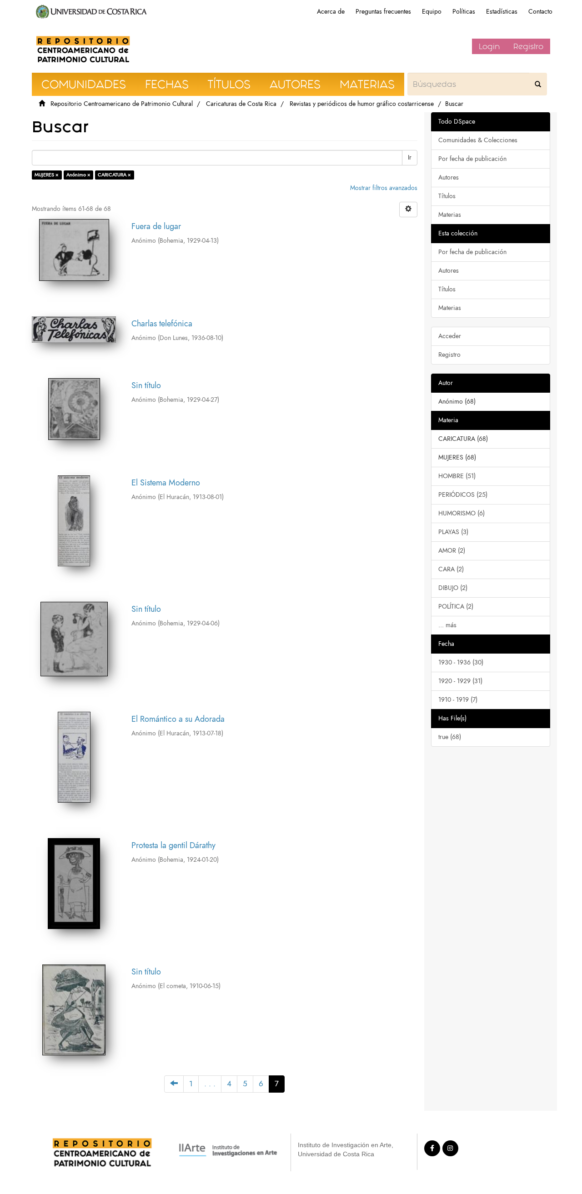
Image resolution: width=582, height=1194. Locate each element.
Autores (448, 177)
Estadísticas (501, 11)
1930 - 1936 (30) (460, 662)
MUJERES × (47, 174)
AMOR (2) (451, 550)
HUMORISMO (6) (461, 513)
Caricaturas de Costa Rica (241, 104)
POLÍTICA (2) (455, 606)
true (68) (449, 737)
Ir (409, 157)
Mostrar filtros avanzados (383, 188)
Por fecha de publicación (472, 159)
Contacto (540, 11)
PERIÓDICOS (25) (462, 494)
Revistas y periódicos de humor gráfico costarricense (362, 104)
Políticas (463, 11)
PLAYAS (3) (453, 532)
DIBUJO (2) (452, 588)
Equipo (432, 11)
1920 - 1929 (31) (460, 681)
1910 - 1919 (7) (457, 699)
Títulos (447, 196)
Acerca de (331, 11)
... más (447, 625)
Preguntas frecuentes (383, 11)
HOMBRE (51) (457, 476)
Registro (528, 46)
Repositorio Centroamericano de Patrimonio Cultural (121, 104)
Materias (449, 214)
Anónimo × (78, 174)
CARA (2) (451, 569)
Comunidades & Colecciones (477, 140)
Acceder (449, 336)
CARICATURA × (114, 174)
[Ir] (538, 84)
